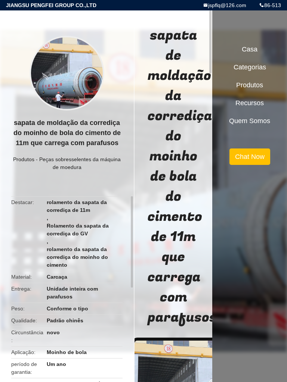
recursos (249, 103)
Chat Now (250, 156)
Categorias (250, 67)
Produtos (23, 159)
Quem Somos (249, 121)
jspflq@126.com (227, 5)
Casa (249, 49)
